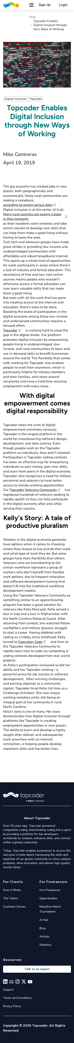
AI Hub (43, 920)
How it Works (12, 890)
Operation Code (30, 642)
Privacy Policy (12, 1006)
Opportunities (48, 898)
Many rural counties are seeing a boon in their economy (32, 216)
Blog (32, 17)
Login (63, 5)
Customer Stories (14, 907)
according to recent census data (27, 205)
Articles (44, 936)
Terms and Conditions (17, 998)
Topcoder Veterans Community (33, 490)
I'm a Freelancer (49, 890)
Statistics (45, 945)
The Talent (10, 898)
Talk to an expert (37, 969)
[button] (31, 5)
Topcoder (10, 330)
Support (8, 990)
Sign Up (45, 5)
